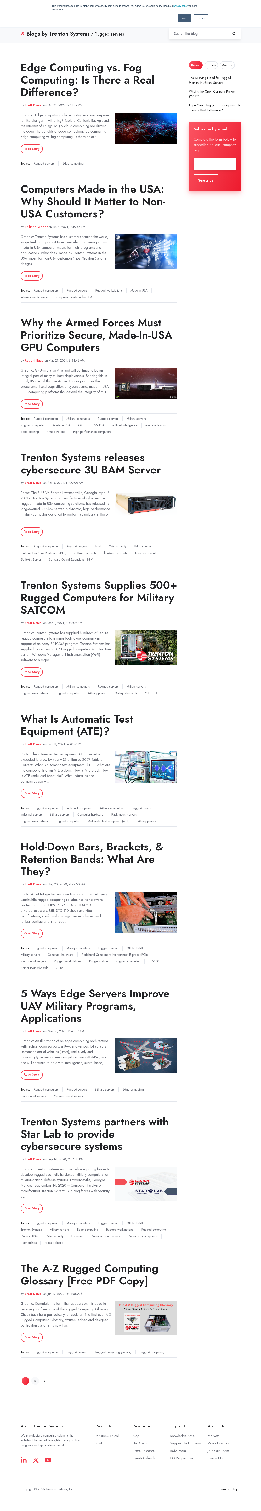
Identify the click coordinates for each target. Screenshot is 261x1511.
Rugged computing (33, 425)
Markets (213, 1436)
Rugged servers (44, 163)
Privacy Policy (228, 1489)
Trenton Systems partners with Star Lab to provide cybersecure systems (95, 1134)
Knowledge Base (182, 1436)
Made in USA (139, 290)
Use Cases (140, 1443)
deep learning (30, 432)
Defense (77, 1236)
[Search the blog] (234, 34)
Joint (98, 1443)
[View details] (24, 1460)
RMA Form (178, 1450)
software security (85, 553)
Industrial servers (32, 814)
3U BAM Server (31, 559)
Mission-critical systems (142, 1236)
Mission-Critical (107, 1436)
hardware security (115, 553)
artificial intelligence (125, 425)
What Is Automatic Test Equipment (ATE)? (77, 725)
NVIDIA (99, 425)
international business (34, 297)
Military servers (136, 418)
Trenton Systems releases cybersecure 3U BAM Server (91, 463)
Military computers (78, 418)
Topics (211, 65)
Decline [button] (201, 18)
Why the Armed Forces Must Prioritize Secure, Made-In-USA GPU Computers (96, 335)
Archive (227, 65)
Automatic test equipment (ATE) (108, 821)
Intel (98, 546)
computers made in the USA (74, 297)
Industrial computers (79, 808)
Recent (195, 65)
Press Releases (144, 1450)
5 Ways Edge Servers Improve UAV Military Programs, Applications (95, 1006)
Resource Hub (146, 1426)
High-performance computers (92, 432)
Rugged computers (46, 290)
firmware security (146, 553)
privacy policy (180, 5)
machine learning (156, 425)
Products (103, 1426)
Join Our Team (218, 1450)
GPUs (82, 425)
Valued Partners (219, 1443)
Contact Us (216, 1458)
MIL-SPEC (151, 693)
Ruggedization (98, 961)
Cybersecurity (117, 546)
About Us (216, 1426)
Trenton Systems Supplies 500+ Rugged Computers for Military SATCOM (99, 597)
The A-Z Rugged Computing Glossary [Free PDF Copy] (89, 1274)
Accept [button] (184, 18)
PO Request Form (183, 1458)
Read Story (32, 149)
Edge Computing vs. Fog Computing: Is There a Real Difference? (87, 80)
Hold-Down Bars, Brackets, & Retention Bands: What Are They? (92, 859)
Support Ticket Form (185, 1443)
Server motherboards (34, 968)
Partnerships (29, 1243)
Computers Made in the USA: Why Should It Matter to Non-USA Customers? (93, 201)
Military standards (126, 693)
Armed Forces (56, 432)
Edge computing (73, 163)
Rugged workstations (108, 290)
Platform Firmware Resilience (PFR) (43, 553)
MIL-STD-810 (135, 948)
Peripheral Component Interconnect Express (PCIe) (115, 954)
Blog (136, 1436)
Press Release (53, 1243)
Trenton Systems (31, 1229)
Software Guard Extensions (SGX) (71, 559)
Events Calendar (145, 1458)
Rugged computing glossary (113, 1352)
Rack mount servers (124, 814)
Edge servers (143, 546)
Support (177, 1426)
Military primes (97, 693)
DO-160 (153, 961)
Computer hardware (90, 814)
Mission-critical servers (68, 1096)
